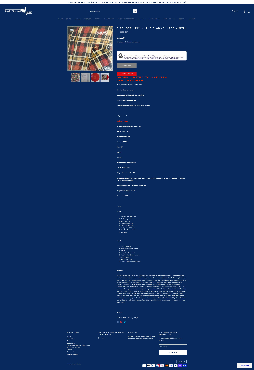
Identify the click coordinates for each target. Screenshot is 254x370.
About (192, 19)
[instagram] (98, 338)
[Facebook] (117, 322)
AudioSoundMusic (76, 364)
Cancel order (244, 365)
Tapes (97, 19)
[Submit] (135, 11)
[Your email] (173, 346)
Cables (141, 19)
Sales (68, 19)
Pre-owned (169, 19)
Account (181, 19)
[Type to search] (110, 11)
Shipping (120, 42)
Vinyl (77, 19)
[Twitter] (125, 322)
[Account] (244, 11)
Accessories (154, 19)
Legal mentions (72, 354)
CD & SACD (71, 339)
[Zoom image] (90, 49)
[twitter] (103, 338)
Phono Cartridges (126, 19)
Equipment (109, 19)
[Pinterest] (121, 322)
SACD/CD (87, 19)
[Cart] (249, 11)
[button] (71, 49)
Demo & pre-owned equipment (78, 345)
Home (60, 19)
